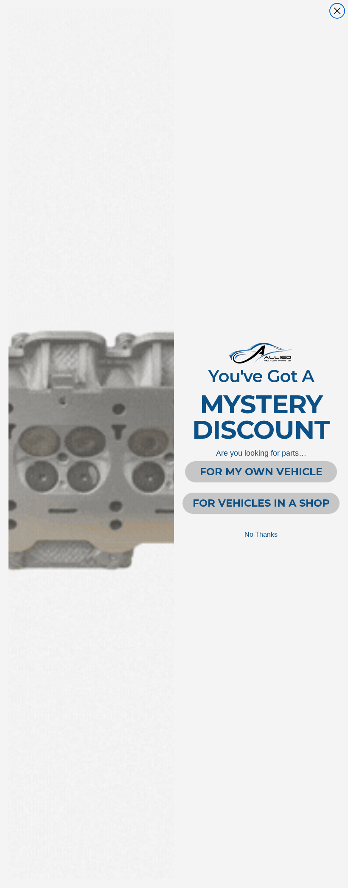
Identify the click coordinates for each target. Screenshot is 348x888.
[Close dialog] (337, 10)
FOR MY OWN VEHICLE (261, 471)
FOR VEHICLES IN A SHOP (261, 503)
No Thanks (261, 534)
